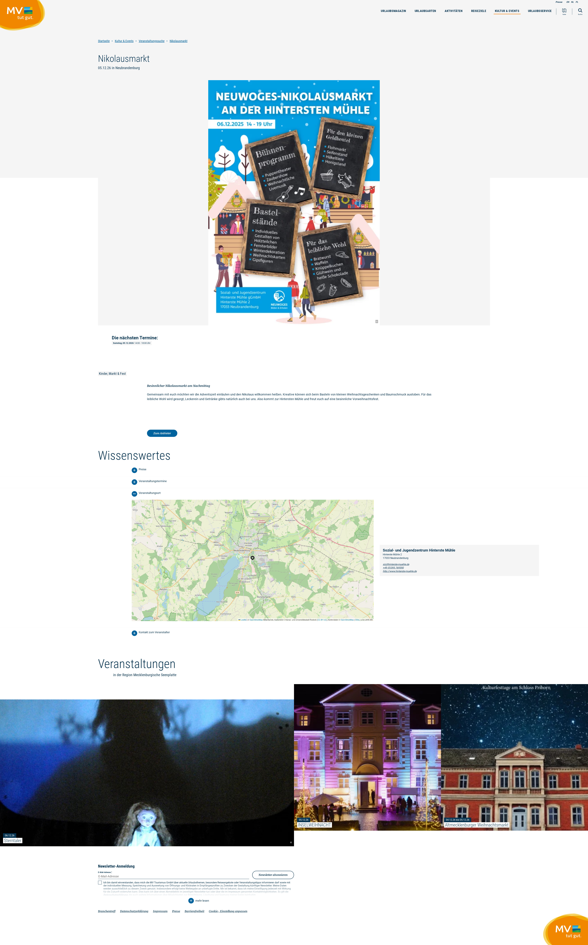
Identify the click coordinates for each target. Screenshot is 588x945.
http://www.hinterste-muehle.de (400, 571)
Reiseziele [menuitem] (478, 11)
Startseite (104, 41)
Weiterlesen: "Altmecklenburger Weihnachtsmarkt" (514, 757)
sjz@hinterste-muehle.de (396, 564)
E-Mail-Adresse (105, 872)
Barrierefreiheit (194, 911)
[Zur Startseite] (24, 16)
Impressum (160, 911)
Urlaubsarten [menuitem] (425, 11)
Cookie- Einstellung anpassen (228, 911)
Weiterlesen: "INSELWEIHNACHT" (367, 757)
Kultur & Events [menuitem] (507, 11)
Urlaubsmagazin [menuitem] (393, 11)
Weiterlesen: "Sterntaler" (147, 772)
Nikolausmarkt (178, 41)
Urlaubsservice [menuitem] (540, 11)
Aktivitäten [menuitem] (454, 11)
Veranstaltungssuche (151, 41)
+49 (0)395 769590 (393, 567)
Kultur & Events (124, 41)
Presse (559, 2)
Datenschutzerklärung (134, 911)
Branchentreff (106, 911)
